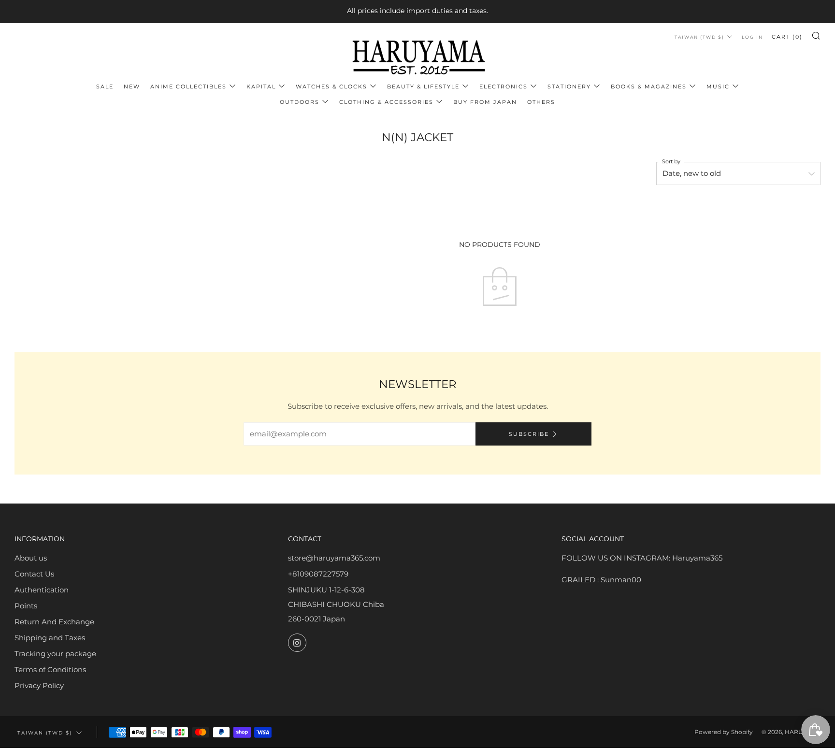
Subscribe (529, 434)
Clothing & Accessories (386, 102)
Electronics (503, 86)
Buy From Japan (485, 102)
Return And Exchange (54, 621)
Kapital (261, 86)
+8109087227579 (318, 573)
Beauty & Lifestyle (423, 86)
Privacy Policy (39, 685)
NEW (132, 86)
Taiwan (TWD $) (699, 37)
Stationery (569, 86)
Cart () (787, 36)
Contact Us (34, 573)
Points (25, 605)
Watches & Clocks (331, 86)
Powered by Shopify (723, 731)
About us (30, 557)
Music (718, 86)
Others (541, 102)
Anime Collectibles (188, 86)
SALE (105, 86)
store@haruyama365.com (334, 557)
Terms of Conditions (50, 669)
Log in (752, 37)
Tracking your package (55, 653)
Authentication (41, 589)
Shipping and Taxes (49, 637)
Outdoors (299, 102)
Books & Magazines (649, 86)
